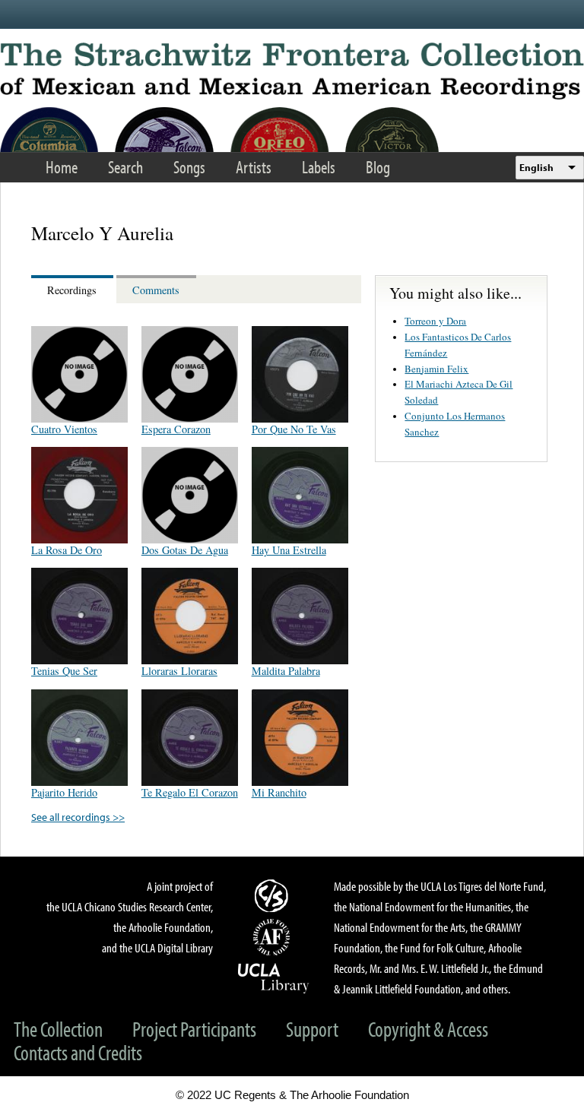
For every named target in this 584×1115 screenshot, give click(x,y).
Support (312, 1028)
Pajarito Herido (64, 792)
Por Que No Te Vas (294, 429)
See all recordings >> (78, 816)
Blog (378, 167)
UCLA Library (273, 977)
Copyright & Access (428, 1028)
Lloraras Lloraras (179, 671)
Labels (318, 167)
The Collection (58, 1028)
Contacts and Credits (78, 1052)
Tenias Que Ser (64, 671)
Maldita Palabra (286, 671)
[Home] (292, 71)
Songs (189, 167)
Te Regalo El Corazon (189, 792)
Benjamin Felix (436, 368)
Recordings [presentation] (72, 290)
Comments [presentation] (155, 290)
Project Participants (194, 1028)
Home (62, 167)
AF (273, 937)
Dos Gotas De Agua (184, 550)
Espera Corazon (176, 429)
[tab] (73, 289)
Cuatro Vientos (64, 429)
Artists (253, 167)
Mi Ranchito (279, 792)
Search (125, 167)
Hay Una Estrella (289, 550)
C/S (273, 895)
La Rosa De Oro (66, 550)
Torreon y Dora (435, 321)
